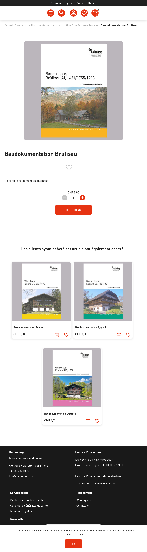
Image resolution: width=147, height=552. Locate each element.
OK (73, 544)
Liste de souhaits (84, 13)
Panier (98, 10)
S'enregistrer (84, 500)
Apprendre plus (75, 533)
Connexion (82, 505)
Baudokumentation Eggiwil (90, 327)
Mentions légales (21, 511)
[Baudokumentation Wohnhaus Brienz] (41, 320)
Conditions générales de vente (29, 505)
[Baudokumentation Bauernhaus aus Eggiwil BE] (103, 320)
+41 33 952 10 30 (19, 471)
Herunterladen (73, 210)
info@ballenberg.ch (21, 476)
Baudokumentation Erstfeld (60, 413)
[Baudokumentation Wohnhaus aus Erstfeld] (72, 406)
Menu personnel (73, 13)
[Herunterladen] (57, 335)
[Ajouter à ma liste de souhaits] (66, 335)
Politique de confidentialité (27, 500)
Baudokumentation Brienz (28, 327)
